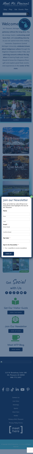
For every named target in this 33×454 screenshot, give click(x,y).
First (4, 216)
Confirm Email (7, 232)
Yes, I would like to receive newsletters (16, 248)
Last (4, 221)
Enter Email (6, 227)
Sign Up (8, 253)
